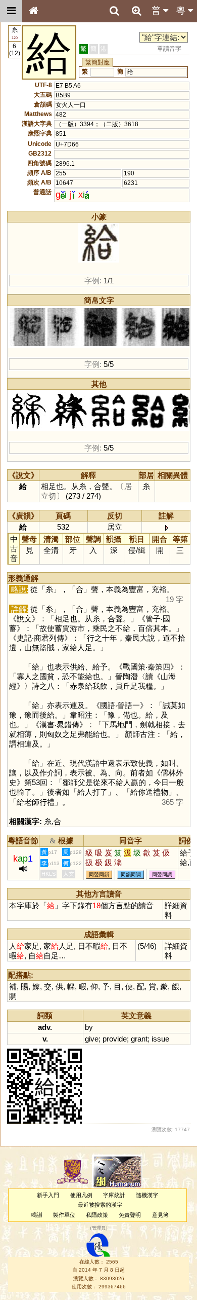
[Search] (114, 11)
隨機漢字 (147, 1195)
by (89, 1027)
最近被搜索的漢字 (100, 1205)
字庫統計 (114, 1195)
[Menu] (11, 11)
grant (139, 1038)
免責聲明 (130, 1215)
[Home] (33, 11)
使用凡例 (81, 1195)
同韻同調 (131, 874)
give (91, 1038)
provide (115, 1038)
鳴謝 (36, 1215)
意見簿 (160, 1215)
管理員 (99, 1228)
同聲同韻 (99, 874)
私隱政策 (97, 1215)
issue (160, 1038)
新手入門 (48, 1195)
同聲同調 (162, 874)
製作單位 (64, 1215)
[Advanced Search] (136, 10)
